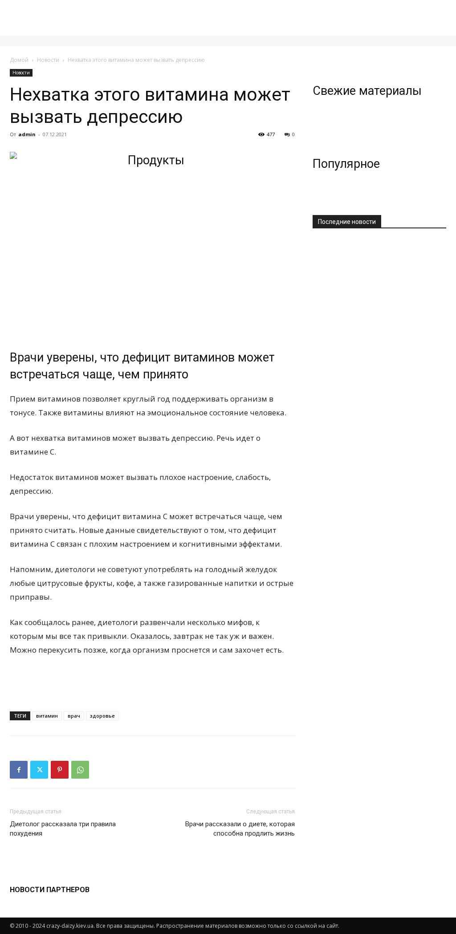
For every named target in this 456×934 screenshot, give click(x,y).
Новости (48, 60)
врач (74, 715)
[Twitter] (39, 770)
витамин (47, 715)
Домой (19, 60)
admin (27, 134)
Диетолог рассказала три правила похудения (63, 828)
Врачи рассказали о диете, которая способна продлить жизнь (240, 828)
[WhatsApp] (80, 770)
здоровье (102, 715)
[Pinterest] (60, 770)
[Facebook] (19, 770)
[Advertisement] (152, 681)
